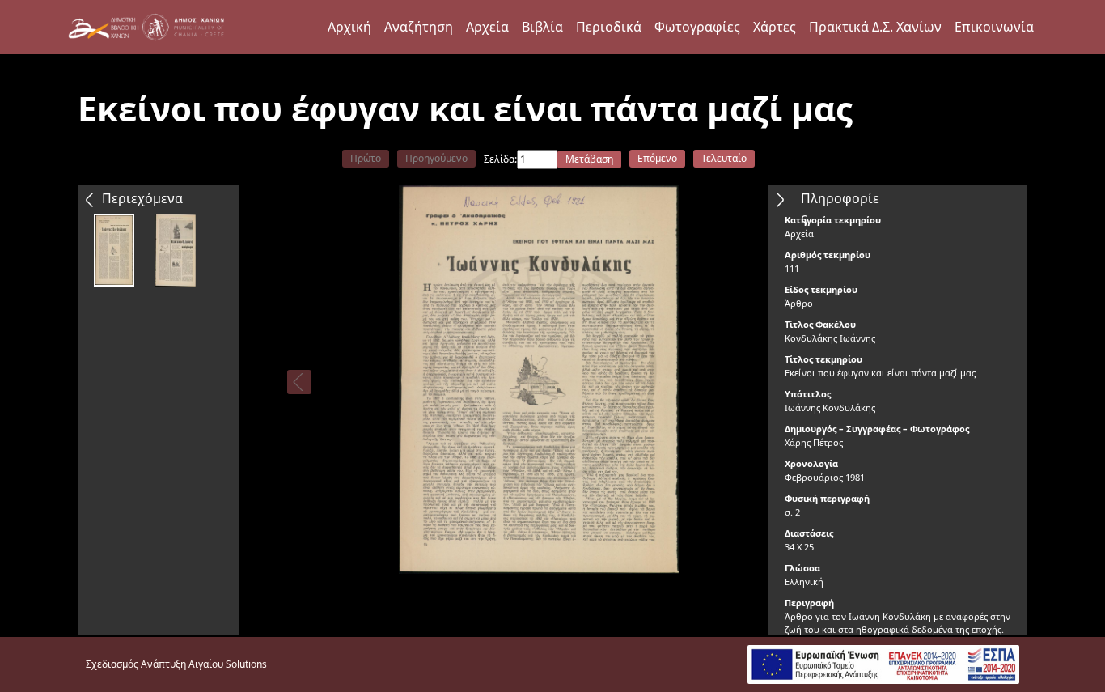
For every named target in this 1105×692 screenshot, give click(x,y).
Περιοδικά (608, 27)
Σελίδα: (500, 159)
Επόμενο (657, 158)
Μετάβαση (589, 159)
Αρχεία (487, 27)
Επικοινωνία (994, 27)
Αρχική (349, 27)
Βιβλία (542, 27)
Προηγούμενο (436, 158)
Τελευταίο (724, 158)
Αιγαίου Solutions (227, 664)
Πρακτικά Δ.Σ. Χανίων (875, 27)
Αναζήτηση (418, 27)
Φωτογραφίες (697, 27)
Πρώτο (365, 158)
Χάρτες (774, 27)
